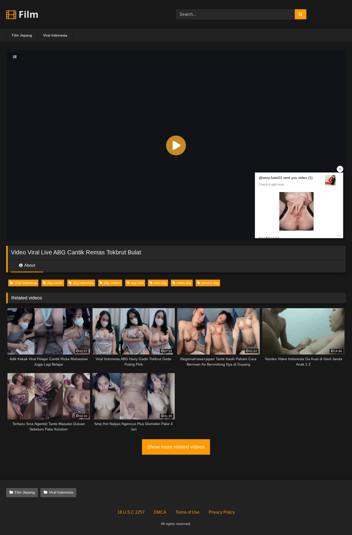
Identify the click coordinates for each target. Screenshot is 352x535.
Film (27, 14)
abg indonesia (83, 283)
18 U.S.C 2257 (131, 512)
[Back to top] (336, 520)
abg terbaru (112, 283)
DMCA (160, 512)
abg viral (137, 283)
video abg (184, 283)
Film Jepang (22, 35)
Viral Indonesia (55, 35)
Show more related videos (176, 447)
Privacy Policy (222, 512)
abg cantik (55, 283)
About (29, 265)
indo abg (160, 283)
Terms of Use (187, 512)
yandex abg (210, 283)
